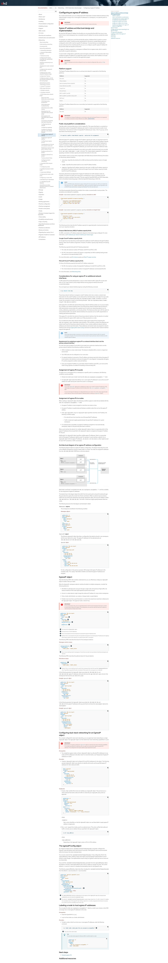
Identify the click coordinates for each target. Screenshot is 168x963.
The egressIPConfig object (116, 32)
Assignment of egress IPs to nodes (119, 23)
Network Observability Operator (45, 53)
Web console (42, 30)
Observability (42, 217)
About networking (44, 42)
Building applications (44, 201)
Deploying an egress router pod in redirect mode (47, 148)
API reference (42, 237)
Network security (45, 55)
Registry (41, 192)
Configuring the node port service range (46, 70)
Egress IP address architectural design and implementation (119, 13)
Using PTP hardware (45, 86)
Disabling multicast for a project (47, 155)
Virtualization (42, 239)
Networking (61, 8)
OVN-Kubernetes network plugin (73, 8)
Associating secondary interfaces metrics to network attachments (47, 186)
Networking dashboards (45, 48)
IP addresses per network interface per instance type (80, 234)
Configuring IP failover (45, 76)
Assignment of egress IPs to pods (119, 21)
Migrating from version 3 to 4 (46, 232)
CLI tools (41, 33)
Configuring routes (45, 166)
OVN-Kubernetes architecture (45, 101)
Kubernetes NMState (46, 172)
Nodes (40, 211)
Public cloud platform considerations (120, 17)
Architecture (42, 19)
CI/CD (40, 197)
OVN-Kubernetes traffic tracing (47, 108)
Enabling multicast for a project (46, 152)
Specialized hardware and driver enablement (46, 224)
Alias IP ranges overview (90, 257)
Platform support (116, 15)
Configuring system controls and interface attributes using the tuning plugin (47, 79)
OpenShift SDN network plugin (46, 164)
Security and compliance (45, 35)
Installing (41, 21)
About (40, 14)
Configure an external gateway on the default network (46, 131)
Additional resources (115, 38)
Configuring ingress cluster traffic (47, 169)
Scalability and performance (46, 219)
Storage (41, 190)
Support (41, 28)
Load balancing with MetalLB (45, 182)
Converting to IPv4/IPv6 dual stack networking (47, 121)
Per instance (75, 257)
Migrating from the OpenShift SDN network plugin (47, 113)
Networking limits (76, 271)
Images (41, 199)
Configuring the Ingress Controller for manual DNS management (46, 59)
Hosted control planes (44, 208)
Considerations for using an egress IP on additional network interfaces (120, 19)
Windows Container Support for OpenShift (46, 213)
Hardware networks (45, 92)
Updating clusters (43, 26)
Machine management (44, 206)
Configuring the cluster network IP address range (46, 73)
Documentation (42, 8)
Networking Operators (46, 50)
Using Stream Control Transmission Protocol (45, 83)
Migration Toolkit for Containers (47, 234)
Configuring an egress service (46, 141)
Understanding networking (46, 44)
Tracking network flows (46, 158)
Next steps (113, 36)
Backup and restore (43, 230)
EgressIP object (114, 27)
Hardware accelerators (44, 227)
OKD (50, 8)
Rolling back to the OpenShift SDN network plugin (47, 117)
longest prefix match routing (77, 327)
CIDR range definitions (45, 88)
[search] (56, 11)
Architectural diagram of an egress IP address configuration (120, 25)
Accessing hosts (43, 46)
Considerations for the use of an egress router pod (47, 145)
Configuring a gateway (46, 127)
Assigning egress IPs (67, 955)
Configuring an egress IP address (47, 135)
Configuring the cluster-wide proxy (46, 175)
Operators (41, 194)
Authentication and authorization (47, 37)
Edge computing (43, 221)
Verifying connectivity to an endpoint (46, 63)
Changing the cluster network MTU (47, 66)
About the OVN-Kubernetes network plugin (47, 98)
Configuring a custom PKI (46, 177)
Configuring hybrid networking (45, 160)
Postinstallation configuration (46, 23)
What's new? (42, 17)
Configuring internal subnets (46, 124)
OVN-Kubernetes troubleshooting (45, 105)
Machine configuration (44, 204)
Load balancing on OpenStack (47, 179)
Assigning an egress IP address (46, 138)
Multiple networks (45, 90)
